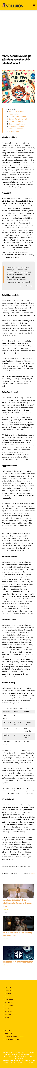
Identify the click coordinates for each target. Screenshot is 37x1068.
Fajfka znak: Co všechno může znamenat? (18, 961)
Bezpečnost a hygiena (17, 124)
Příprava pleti (14, 114)
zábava (33, 873)
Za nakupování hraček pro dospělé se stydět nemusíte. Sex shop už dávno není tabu (17, 903)
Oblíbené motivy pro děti (18, 119)
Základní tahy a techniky (18, 117)
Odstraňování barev (16, 126)
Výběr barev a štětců (16, 112)
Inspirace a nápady (16, 129)
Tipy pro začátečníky (16, 121)
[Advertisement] (18, 30)
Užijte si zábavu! (14, 131)
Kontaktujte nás (24, 866)
